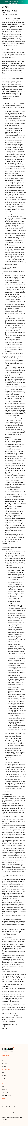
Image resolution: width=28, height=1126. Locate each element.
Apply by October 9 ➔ (14, 3)
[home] (5, 7)
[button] (25, 7)
